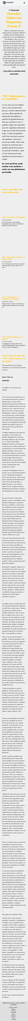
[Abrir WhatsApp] (24, 1017)
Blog (13, 1014)
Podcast (13, 1010)
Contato (14, 1019)
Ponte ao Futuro (13, 1007)
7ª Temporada (14, 10)
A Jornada (13, 1012)
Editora (13, 1009)
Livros (13, 1017)
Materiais (13, 1016)
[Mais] (24, 3)
